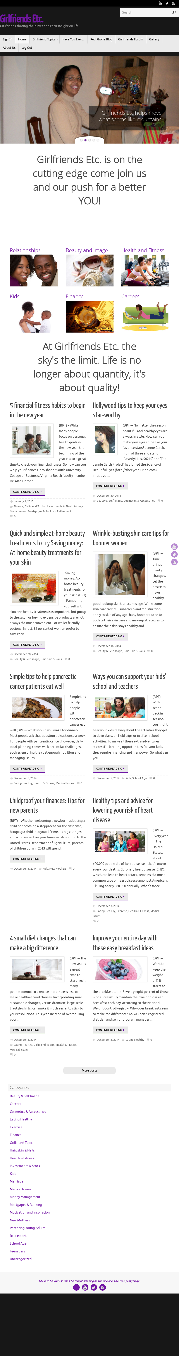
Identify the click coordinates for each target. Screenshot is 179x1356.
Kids (128, 778)
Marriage (16, 1181)
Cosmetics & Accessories (139, 501)
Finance (18, 506)
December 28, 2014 (26, 654)
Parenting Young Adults (27, 1228)
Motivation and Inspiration (30, 1212)
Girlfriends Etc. (21, 19)
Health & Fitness (44, 783)
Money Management (25, 1197)
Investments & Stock (60, 506)
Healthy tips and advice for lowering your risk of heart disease (123, 810)
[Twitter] (167, 3)
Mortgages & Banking (42, 511)
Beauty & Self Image (109, 501)
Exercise (122, 911)
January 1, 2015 (23, 501)
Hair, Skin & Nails (51, 659)
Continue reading (26, 492)
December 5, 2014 (25, 778)
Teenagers (17, 1251)
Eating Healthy (23, 783)
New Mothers (57, 868)
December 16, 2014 (109, 646)
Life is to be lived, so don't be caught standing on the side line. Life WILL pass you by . (89, 1281)
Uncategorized (21, 1259)
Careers (15, 1104)
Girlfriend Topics (35, 506)
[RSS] (173, 3)
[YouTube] (160, 3)
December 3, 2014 (25, 868)
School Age (139, 778)
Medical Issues (65, 783)
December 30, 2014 (109, 496)
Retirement (64, 511)
